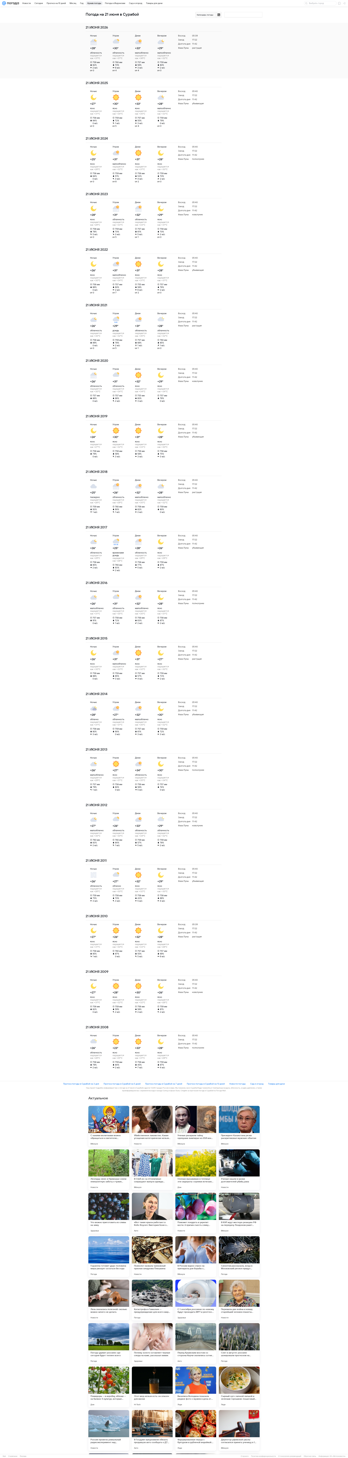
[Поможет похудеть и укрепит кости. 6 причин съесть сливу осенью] (195, 1213)
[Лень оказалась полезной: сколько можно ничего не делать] (108, 1300)
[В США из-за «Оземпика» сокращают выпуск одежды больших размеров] (152, 1169)
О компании (12, 1456)
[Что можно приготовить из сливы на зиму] (108, 1213)
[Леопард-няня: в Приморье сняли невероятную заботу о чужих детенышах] (108, 1169)
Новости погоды (237, 1083)
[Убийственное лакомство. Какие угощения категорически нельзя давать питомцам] (152, 1126)
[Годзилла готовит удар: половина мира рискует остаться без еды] (108, 1256)
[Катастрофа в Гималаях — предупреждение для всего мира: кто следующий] (152, 1300)
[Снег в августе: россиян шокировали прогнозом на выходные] (239, 1343)
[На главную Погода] (12, 3)
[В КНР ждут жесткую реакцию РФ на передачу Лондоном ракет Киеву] (239, 1213)
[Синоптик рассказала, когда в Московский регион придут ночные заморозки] (239, 1256)
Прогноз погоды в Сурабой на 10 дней (206, 1083)
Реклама (23, 1456)
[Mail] (4, 3)
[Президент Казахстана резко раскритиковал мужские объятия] (239, 1126)
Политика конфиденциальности (263, 1456)
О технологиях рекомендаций (289, 1456)
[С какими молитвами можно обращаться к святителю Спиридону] (108, 1126)
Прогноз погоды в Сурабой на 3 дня (81, 1083)
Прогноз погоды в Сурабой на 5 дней (122, 1083)
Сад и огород (256, 1083)
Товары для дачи (276, 1083)
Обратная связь (310, 1456)
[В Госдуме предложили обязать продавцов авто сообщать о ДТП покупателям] (152, 1430)
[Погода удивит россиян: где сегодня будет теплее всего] (108, 1343)
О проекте (245, 1456)
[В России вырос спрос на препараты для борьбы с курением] (195, 1256)
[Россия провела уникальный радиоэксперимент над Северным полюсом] (108, 1430)
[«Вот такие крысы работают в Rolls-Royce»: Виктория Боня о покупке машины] (152, 1213)
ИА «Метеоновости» (338, 1456)
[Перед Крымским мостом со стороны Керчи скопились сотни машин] (195, 1343)
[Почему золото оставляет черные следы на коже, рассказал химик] (152, 1343)
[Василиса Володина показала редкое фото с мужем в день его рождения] (195, 1387)
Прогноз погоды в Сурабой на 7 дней (163, 1083)
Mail (4, 1456)
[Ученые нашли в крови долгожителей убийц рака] (239, 1169)
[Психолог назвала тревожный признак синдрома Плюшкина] (152, 1256)
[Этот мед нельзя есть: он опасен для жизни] (152, 1387)
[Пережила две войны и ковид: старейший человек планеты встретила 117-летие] (239, 1300)
